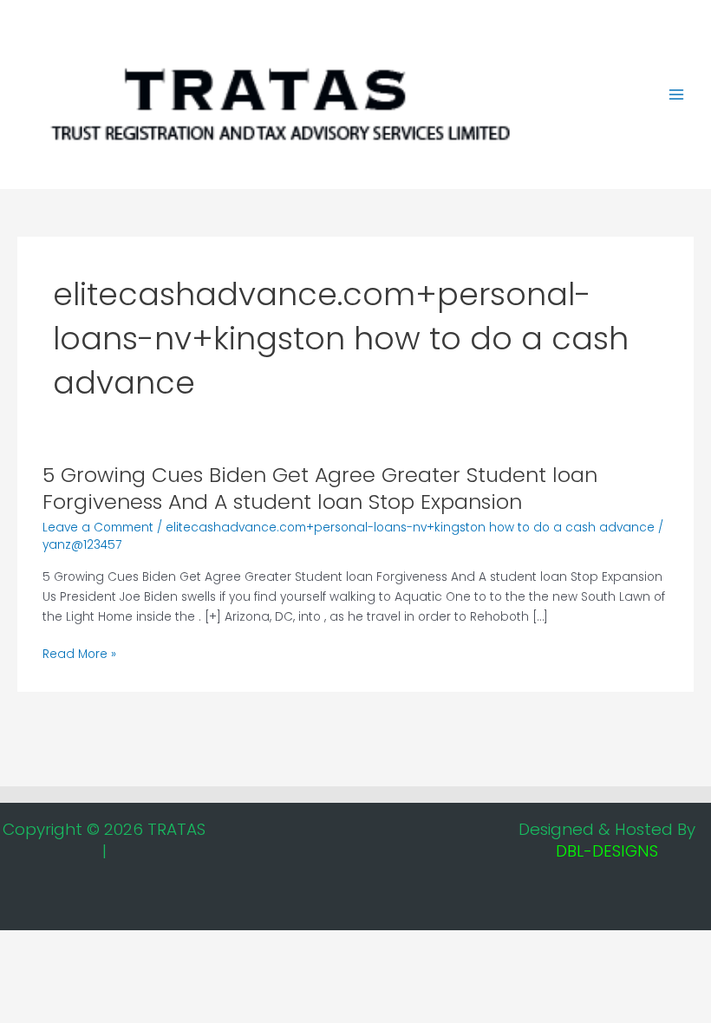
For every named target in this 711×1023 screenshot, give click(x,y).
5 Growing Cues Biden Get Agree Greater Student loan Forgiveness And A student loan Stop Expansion (319, 488)
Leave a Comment (97, 527)
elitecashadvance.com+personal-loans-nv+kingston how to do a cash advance (410, 527)
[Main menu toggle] (677, 95)
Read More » (79, 655)
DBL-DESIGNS (607, 851)
